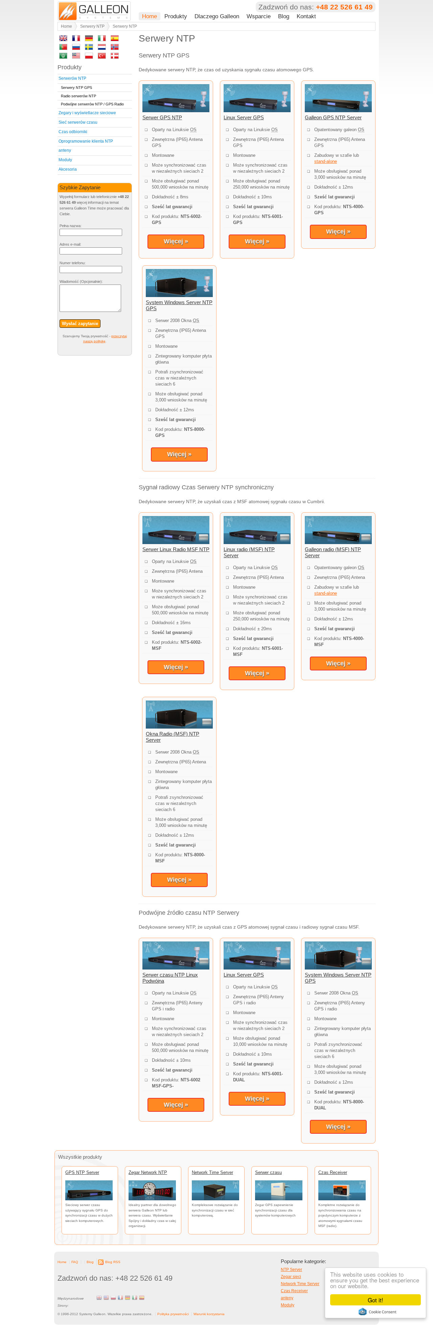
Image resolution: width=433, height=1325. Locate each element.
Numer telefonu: (73, 263)
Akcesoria (68, 169)
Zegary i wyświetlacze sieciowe (87, 113)
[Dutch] (102, 48)
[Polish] (89, 57)
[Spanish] (114, 39)
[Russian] (76, 48)
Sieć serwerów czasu (78, 122)
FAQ (74, 1262)
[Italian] (102, 39)
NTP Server (291, 1269)
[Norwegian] (114, 48)
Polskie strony (113, 1297)
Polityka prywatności (173, 1314)
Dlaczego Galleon (217, 16)
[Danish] (114, 57)
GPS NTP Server (82, 1172)
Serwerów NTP (72, 78)
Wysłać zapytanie (80, 323)
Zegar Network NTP (148, 1172)
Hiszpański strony (141, 1297)
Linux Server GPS (244, 117)
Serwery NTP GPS (76, 87)
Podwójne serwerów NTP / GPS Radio (92, 104)
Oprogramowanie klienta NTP (86, 141)
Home (149, 16)
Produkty (175, 16)
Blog (283, 16)
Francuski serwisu (120, 1297)
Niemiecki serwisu (127, 1297)
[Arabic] (63, 57)
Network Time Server (212, 1172)
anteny (65, 150)
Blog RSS (112, 1262)
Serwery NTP (92, 26)
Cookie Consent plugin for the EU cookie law (377, 1311)
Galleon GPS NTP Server (333, 117)
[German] (89, 39)
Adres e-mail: (70, 244)
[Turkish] (102, 57)
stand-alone (325, 161)
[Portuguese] (63, 48)
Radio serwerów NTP (78, 96)
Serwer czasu (268, 1172)
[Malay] (76, 57)
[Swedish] (89, 48)
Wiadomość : (81, 281)
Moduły (65, 159)
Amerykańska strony (106, 1297)
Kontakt (306, 16)
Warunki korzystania (209, 1314)
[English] (63, 39)
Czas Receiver (332, 1172)
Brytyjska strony (99, 1297)
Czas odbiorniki (73, 131)
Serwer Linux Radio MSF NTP (175, 549)
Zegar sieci (291, 1276)
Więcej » (176, 241)
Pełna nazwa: (71, 226)
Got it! (375, 1300)
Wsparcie (259, 16)
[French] (76, 39)
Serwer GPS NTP (162, 117)
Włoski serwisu (134, 1297)
